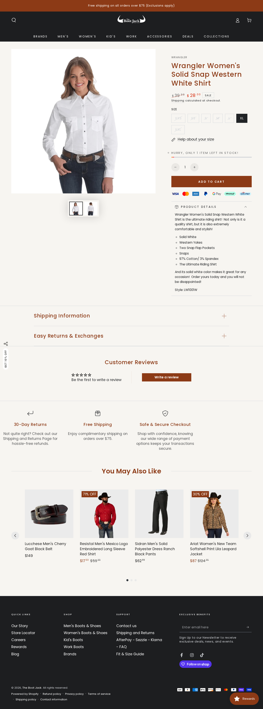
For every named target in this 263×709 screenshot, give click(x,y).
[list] (131, 430)
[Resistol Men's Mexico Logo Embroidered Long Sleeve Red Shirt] (104, 513)
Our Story (19, 625)
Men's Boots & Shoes (82, 625)
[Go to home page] (131, 20)
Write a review (167, 377)
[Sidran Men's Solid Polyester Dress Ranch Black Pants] (159, 513)
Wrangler (179, 57)
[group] (49, 526)
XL (243, 119)
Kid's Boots (73, 639)
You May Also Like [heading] (131, 471)
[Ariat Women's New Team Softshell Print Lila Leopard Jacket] (214, 513)
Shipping (177, 100)
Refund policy (52, 694)
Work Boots (74, 646)
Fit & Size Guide (130, 654)
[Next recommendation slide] (247, 535)
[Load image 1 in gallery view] (76, 208)
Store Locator (23, 632)
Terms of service (99, 694)
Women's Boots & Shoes (85, 632)
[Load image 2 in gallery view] (91, 208)
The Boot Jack (32, 688)
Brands (70, 654)
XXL (180, 130)
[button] (14, 20)
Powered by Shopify (24, 694)
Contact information (53, 699)
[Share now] (5, 343)
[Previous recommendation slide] (15, 535)
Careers (18, 639)
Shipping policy (26, 699)
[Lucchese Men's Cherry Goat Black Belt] (49, 513)
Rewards (19, 646)
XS (195, 119)
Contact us (126, 625)
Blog (15, 654)
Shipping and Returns (135, 632)
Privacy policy (74, 694)
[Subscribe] (249, 627)
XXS (180, 119)
